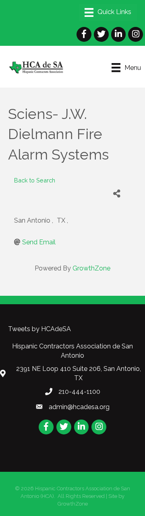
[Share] (117, 194)
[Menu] (108, 12)
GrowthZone (91, 268)
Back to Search (34, 180)
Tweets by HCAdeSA (39, 329)
